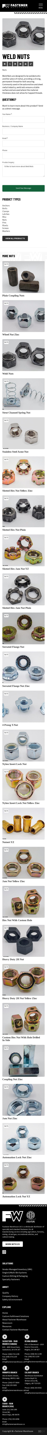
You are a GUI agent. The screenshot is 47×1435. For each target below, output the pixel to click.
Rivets (5, 225)
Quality (5, 1293)
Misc (4, 217)
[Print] (25, 64)
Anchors (6, 205)
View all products (15, 238)
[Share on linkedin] (15, 64)
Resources (6, 1326)
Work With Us (12, 1244)
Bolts (4, 208)
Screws (5, 228)
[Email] (20, 64)
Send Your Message (23, 188)
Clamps (5, 211)
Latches (5, 214)
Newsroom (7, 1323)
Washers (6, 231)
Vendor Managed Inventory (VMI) (17, 1269)
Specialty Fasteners (11, 1279)
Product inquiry (8, 162)
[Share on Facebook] (4, 64)
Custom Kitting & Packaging (15, 1276)
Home (5, 1313)
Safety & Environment (12, 1299)
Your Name (7, 114)
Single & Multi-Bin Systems (14, 1272)
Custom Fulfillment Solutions (15, 1316)
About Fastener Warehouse (14, 1319)
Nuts (4, 70)
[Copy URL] (30, 64)
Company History (10, 1296)
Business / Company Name (12, 126)
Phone (4, 150)
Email (5, 138)
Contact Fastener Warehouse (15, 1329)
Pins (4, 222)
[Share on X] (10, 64)
